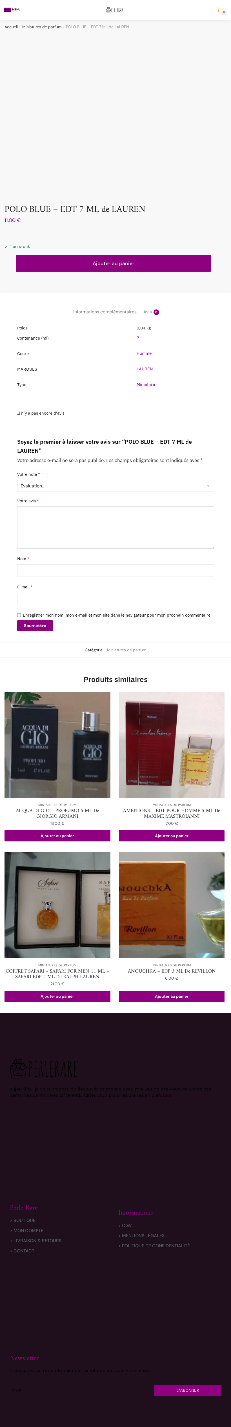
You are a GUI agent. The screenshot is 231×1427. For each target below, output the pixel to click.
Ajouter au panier (113, 263)
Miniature (146, 384)
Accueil (11, 26)
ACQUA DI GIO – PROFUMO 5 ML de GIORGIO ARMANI (57, 813)
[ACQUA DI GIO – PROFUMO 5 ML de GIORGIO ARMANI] (57, 745)
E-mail (25, 587)
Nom (23, 558)
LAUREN (145, 368)
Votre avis (28, 500)
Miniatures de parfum (41, 26)
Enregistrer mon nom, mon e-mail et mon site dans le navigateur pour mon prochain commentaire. (117, 615)
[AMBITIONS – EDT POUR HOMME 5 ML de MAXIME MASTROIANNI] (172, 745)
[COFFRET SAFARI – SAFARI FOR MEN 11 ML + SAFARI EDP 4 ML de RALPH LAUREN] (57, 905)
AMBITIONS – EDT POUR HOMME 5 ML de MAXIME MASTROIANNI (171, 813)
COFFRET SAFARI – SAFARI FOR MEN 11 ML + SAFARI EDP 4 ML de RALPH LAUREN (57, 974)
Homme (144, 353)
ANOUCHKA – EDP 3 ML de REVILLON (172, 971)
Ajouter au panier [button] (57, 835)
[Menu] (7, 10)
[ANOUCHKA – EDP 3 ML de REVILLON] (172, 905)
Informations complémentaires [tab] (105, 312)
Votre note (28, 474)
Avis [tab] (147, 312)
